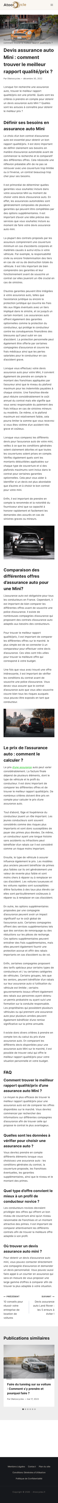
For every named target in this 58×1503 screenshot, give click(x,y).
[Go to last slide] (9, 1376)
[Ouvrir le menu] (51, 5)
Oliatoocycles (13, 78)
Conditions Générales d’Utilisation (29, 1472)
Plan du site (44, 1466)
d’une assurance (22, 767)
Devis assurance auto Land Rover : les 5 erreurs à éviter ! (43, 1305)
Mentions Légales (16, 1466)
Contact (32, 1466)
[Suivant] (49, 1376)
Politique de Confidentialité (29, 1478)
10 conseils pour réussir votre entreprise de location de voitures (13, 1307)
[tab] (23, 1409)
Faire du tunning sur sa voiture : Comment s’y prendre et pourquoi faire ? (29, 1389)
